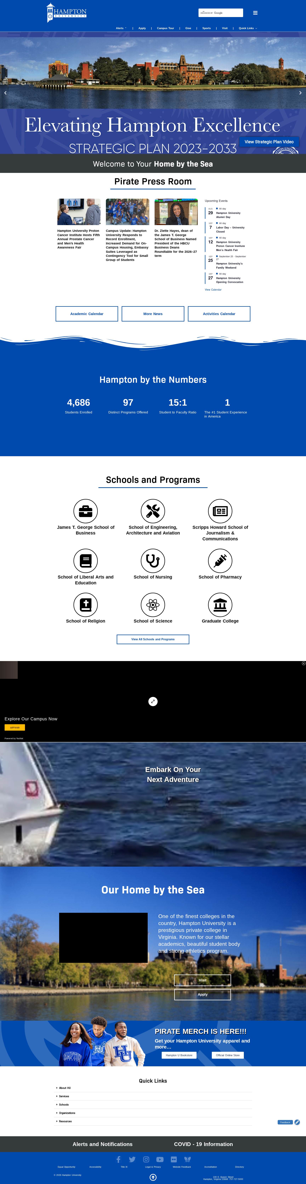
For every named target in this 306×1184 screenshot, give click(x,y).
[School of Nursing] (153, 561)
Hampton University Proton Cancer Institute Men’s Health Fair (230, 246)
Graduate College (220, 620)
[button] (255, 28)
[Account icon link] (47, 27)
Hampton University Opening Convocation (229, 280)
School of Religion (85, 620)
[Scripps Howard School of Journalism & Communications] (220, 511)
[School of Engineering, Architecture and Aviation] (153, 511)
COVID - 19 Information (203, 1144)
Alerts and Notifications (103, 1144)
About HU (65, 1088)
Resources (65, 1121)
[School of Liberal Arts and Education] (85, 561)
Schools (64, 1104)
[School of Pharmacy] (220, 561)
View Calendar (213, 289)
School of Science (153, 620)
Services (64, 1096)
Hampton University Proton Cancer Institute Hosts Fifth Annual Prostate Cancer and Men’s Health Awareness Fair (78, 239)
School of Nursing (153, 576)
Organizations (67, 1113)
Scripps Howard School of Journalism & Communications (220, 533)
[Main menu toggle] (255, 13)
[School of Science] (153, 605)
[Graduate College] (220, 605)
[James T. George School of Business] (85, 511)
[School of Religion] (85, 605)
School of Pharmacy (220, 576)
